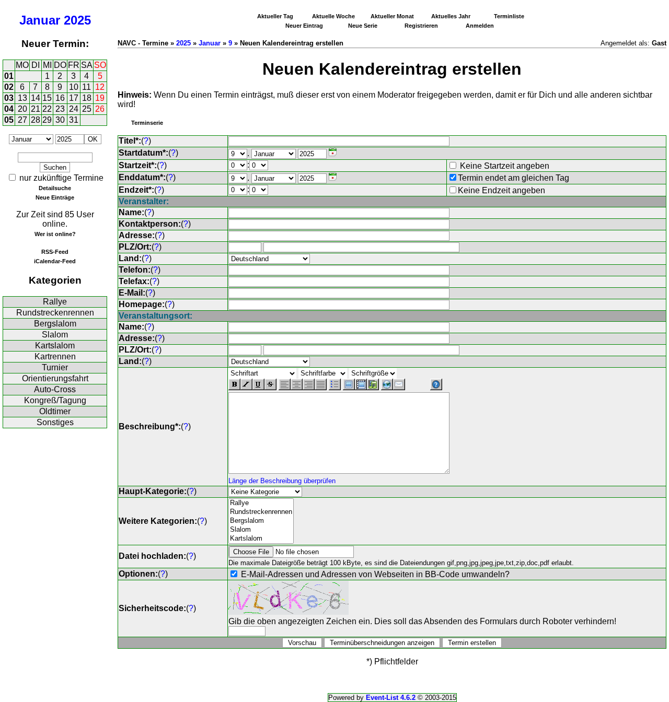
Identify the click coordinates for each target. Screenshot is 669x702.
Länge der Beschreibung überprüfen (282, 481)
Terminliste (509, 16)
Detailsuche (55, 188)
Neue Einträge (55, 197)
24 (73, 108)
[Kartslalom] (261, 538)
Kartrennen (55, 356)
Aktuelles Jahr (450, 16)
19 (100, 97)
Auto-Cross (55, 389)
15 (47, 97)
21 (35, 108)
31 (73, 119)
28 (35, 119)
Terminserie (147, 123)
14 (35, 97)
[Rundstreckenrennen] (261, 512)
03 (9, 97)
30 (60, 119)
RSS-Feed (54, 252)
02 (9, 87)
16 (60, 97)
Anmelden (480, 25)
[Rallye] (261, 503)
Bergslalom (55, 323)
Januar (39, 20)
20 (22, 108)
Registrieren (421, 25)
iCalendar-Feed (55, 261)
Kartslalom (55, 345)
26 (100, 108)
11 (86, 87)
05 (9, 119)
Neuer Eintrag (304, 25)
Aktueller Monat (392, 16)
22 (47, 108)
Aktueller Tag (275, 16)
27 (22, 119)
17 (73, 97)
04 (9, 108)
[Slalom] (261, 529)
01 (9, 76)
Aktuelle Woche (333, 16)
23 (60, 108)
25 (86, 108)
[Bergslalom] (261, 521)
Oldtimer (55, 411)
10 (73, 87)
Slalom (55, 334)
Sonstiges (55, 422)
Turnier (55, 367)
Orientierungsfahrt (55, 378)
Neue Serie (362, 25)
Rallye (55, 301)
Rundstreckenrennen (55, 312)
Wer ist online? (55, 234)
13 (22, 97)
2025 (77, 20)
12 (100, 87)
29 (47, 119)
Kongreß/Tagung (55, 400)
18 (86, 97)
